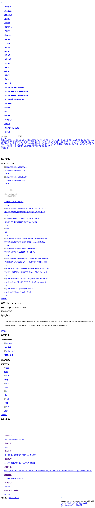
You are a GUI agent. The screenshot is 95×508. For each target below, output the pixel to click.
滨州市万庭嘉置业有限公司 (43, 146)
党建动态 (7, 31)
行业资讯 (7, 71)
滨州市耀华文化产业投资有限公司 (25, 144)
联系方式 (7, 51)
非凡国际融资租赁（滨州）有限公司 (25, 142)
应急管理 (7, 55)
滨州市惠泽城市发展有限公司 (14, 87)
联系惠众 (8, 120)
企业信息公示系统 (11, 128)
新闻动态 (8, 59)
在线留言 (7, 124)
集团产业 (8, 83)
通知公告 (7, 79)
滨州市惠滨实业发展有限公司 (14, 99)
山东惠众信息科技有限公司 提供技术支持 (74, 503)
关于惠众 (8, 11)
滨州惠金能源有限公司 (61, 142)
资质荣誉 (7, 23)
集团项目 (7, 111)
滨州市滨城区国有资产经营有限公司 (16, 91)
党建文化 (8, 27)
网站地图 (79, 505)
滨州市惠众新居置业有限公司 (78, 140)
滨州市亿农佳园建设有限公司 (46, 144)
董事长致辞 (8, 15)
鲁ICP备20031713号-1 (67, 505)
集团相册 (8, 103)
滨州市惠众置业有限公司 (45, 142)
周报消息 (7, 63)
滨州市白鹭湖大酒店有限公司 (24, 146)
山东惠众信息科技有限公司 (78, 142)
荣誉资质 (7, 115)
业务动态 (7, 75)
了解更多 (4, 299)
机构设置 (7, 39)
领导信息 (7, 47)
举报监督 (7, 132)
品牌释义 (7, 19)
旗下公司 (4, 138)
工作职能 (7, 43)
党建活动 (7, 107)
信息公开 (8, 35)
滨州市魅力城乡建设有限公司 (66, 144)
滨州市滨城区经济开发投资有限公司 (16, 95)
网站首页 (8, 7)
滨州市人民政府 (14, 498)
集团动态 (7, 67)
